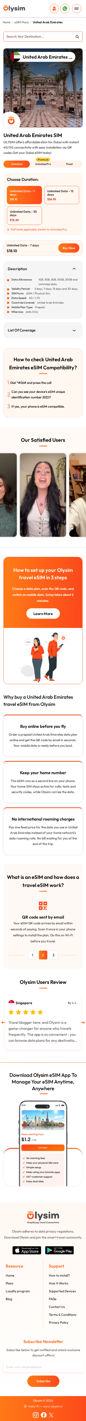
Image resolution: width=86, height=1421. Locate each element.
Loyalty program (18, 1291)
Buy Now (69, 248)
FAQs (52, 1299)
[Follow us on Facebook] (44, 1414)
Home (7, 22)
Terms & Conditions (62, 1315)
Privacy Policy (58, 1322)
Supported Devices (62, 1291)
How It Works (58, 1283)
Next (83, 493)
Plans (9, 1283)
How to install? (59, 1275)
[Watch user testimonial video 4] (43, 495)
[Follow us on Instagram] (36, 1414)
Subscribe (43, 1381)
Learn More (43, 613)
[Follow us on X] (51, 1414)
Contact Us (57, 1307)
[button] (16, 164)
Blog (9, 1299)
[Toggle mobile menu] (77, 8)
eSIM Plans (21, 22)
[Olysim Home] (43, 1217)
